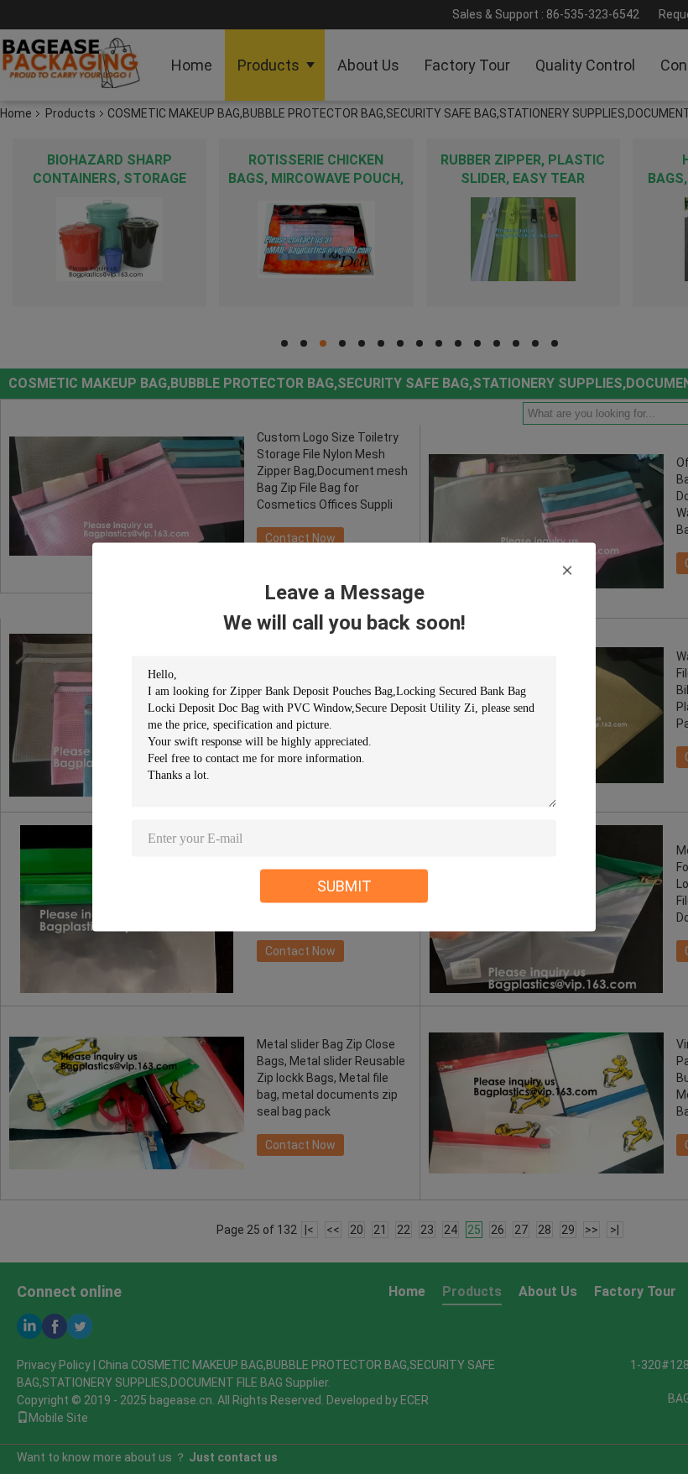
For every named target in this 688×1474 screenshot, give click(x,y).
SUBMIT (344, 886)
